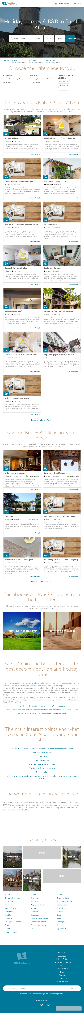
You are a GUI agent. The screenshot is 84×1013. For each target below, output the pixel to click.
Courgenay (35, 915)
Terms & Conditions (62, 962)
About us (62, 956)
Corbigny (35, 898)
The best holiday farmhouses (42, 768)
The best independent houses (42, 764)
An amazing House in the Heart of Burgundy (61, 560)
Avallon (60, 918)
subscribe (74, 988)
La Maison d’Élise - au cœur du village (58, 311)
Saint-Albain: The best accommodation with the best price (42, 706)
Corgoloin (61, 908)
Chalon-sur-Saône (39, 925)
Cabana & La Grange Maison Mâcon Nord (21, 355)
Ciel (32, 929)
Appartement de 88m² (13, 311)
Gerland (34, 902)
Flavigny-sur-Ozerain (14, 922)
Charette (8, 918)
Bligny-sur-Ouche (38, 905)
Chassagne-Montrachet (41, 922)
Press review (62, 969)
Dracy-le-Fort (63, 898)
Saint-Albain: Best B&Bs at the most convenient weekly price (42, 713)
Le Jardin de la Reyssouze (15, 473)
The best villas (42, 772)
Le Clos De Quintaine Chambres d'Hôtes (59, 516)
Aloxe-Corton (11, 908)
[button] (35, 1005)
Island (7, 895)
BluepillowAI (62, 982)
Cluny (33, 895)
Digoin (7, 929)
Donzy (59, 915)
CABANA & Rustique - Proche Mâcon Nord (60, 138)
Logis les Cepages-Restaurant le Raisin (59, 355)
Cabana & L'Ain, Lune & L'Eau (16, 268)
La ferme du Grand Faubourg (55, 473)
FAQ (62, 966)
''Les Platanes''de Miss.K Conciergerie (19, 560)
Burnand (34, 908)
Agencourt (61, 929)
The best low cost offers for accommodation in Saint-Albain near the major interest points (42, 777)
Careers (62, 975)
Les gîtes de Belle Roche (14, 138)
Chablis (8, 915)
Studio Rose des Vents (52, 268)
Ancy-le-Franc (11, 932)
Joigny (7, 905)
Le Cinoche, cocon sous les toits (17, 398)
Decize (60, 925)
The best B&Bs (42, 756)
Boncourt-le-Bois (12, 898)
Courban (34, 912)
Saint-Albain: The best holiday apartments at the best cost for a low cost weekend (42, 710)
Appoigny (61, 922)
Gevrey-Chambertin (65, 902)
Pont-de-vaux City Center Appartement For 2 (22, 225)
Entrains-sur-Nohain (39, 918)
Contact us (62, 978)
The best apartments (42, 752)
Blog (62, 972)
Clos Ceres (9, 516)
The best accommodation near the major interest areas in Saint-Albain (42, 749)
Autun (59, 895)
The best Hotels (42, 760)
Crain (7, 925)
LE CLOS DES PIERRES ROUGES (56, 181)
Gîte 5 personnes (50, 225)
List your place (62, 953)
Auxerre (60, 912)
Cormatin (9, 912)
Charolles (9, 902)
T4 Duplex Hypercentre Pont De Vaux (19, 181)
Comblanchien (63, 905)
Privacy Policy (62, 959)
